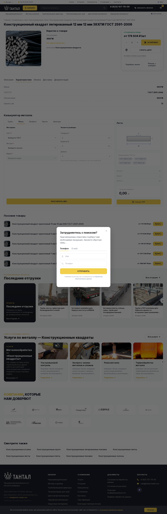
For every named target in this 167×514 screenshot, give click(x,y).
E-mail (74, 249)
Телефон (64, 249)
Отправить (83, 271)
